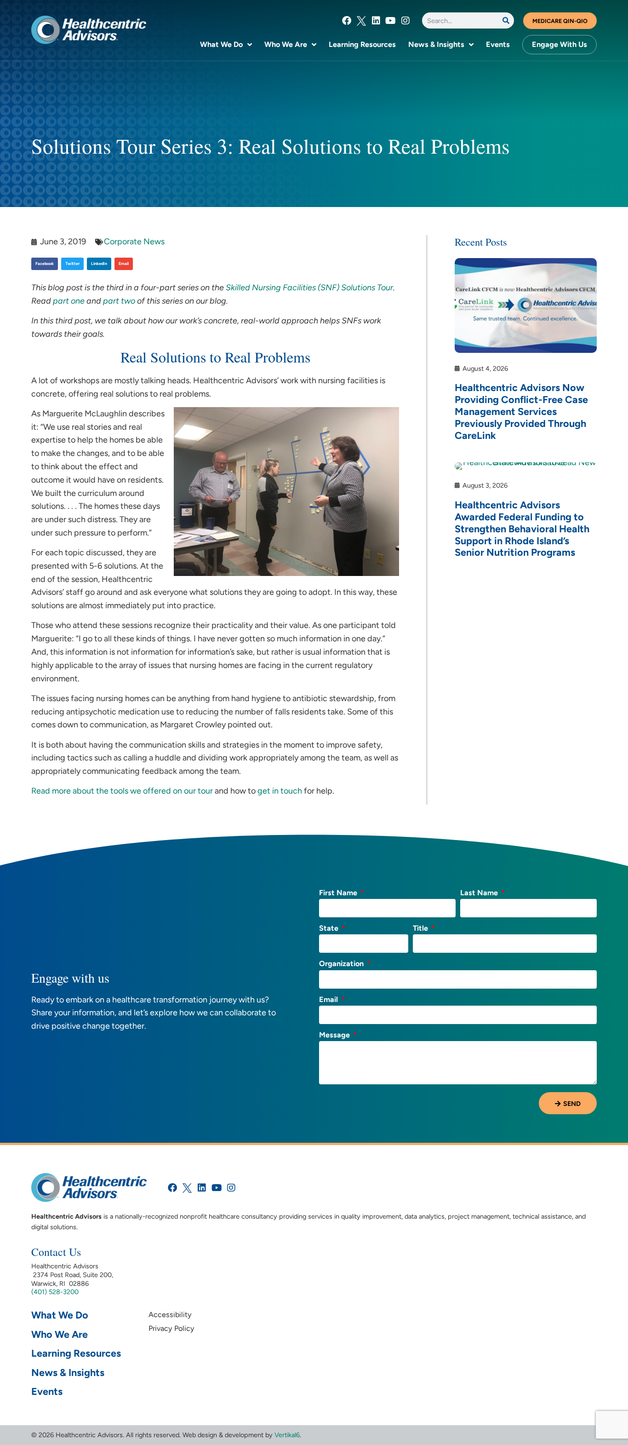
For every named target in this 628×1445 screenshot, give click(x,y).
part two (119, 301)
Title (421, 929)
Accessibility (170, 1314)
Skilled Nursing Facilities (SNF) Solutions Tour (309, 287)
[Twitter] (361, 20)
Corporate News (134, 241)
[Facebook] (346, 20)
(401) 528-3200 (55, 1292)
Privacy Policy (171, 1328)
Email (329, 1000)
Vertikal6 (287, 1435)
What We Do (221, 44)
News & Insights (436, 44)
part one (69, 301)
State (329, 929)
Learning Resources (362, 44)
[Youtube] (390, 20)
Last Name (480, 893)
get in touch (279, 791)
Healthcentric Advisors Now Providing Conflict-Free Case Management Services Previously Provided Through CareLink (521, 411)
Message (335, 1035)
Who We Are (285, 44)
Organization (342, 964)
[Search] (506, 20)
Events (498, 44)
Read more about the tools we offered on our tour (122, 791)
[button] (44, 264)
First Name (339, 893)
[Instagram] (405, 20)
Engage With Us (559, 44)
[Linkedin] (376, 20)
